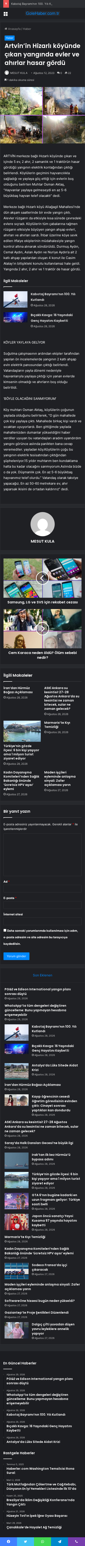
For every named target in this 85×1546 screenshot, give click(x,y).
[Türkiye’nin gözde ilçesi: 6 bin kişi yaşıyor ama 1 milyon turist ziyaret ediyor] (22, 731)
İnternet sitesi (13, 914)
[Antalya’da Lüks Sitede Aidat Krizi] (17, 1071)
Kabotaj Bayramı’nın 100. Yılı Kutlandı (35, 3)
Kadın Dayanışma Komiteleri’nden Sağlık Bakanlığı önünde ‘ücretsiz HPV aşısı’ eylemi (21, 780)
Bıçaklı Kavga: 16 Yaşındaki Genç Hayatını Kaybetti (53, 1048)
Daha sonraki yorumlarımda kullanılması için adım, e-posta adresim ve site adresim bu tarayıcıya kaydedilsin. (40, 937)
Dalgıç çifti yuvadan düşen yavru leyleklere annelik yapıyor (53, 1329)
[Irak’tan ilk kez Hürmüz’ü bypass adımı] (17, 1161)
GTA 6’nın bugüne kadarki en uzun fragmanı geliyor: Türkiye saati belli (56, 1199)
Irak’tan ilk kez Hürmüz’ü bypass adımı (51, 1157)
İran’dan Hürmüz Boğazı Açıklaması (18, 690)
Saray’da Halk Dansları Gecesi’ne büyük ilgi (39, 1143)
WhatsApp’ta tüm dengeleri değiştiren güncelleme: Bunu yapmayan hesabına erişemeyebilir (35, 1010)
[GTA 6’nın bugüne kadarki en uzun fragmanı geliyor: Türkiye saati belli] (17, 1201)
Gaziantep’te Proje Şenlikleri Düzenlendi (37, 1312)
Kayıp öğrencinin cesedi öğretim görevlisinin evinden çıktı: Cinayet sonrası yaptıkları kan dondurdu (54, 1103)
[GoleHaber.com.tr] (42, 13)
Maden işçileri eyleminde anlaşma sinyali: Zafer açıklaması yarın (60, 778)
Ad (6, 881)
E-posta (10, 898)
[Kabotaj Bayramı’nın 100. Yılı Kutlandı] (15, 299)
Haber (27, 29)
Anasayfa (13, 29)
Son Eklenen (42, 975)
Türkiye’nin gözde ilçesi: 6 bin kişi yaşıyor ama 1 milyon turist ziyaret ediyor (21, 752)
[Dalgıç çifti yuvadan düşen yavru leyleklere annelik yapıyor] (17, 1330)
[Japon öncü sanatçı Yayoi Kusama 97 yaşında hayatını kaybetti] (17, 1222)
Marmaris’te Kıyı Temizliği (57, 724)
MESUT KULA (18, 73)
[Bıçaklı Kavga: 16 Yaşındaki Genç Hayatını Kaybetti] (15, 320)
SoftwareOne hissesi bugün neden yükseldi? (40, 1301)
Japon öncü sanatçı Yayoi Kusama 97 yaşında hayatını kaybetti (54, 1220)
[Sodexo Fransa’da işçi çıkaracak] (17, 1271)
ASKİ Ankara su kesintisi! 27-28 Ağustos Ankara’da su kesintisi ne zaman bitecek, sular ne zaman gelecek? (61, 698)
